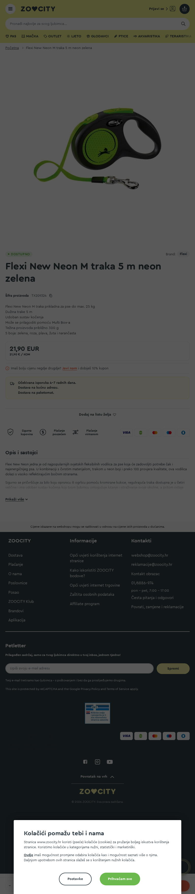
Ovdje (28, 855)
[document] (99, 859)
